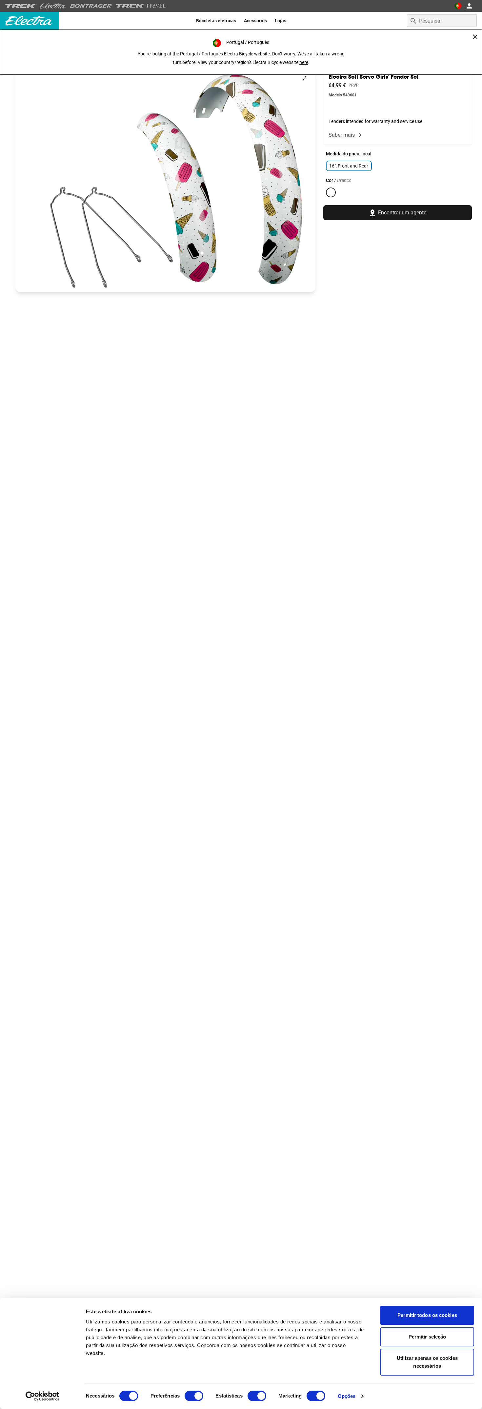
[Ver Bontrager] (91, 6)
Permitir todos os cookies (427, 1315)
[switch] (194, 1396)
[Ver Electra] (53, 6)
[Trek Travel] (141, 6)
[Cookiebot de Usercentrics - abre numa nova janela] (42, 1396)
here (303, 62)
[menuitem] (216, 21)
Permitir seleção (427, 1337)
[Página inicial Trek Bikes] (20, 6)
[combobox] (442, 20)
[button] (165, 179)
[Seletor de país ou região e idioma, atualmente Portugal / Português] (457, 6)
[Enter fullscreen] (304, 78)
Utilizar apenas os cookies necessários (427, 1362)
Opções (347, 1396)
